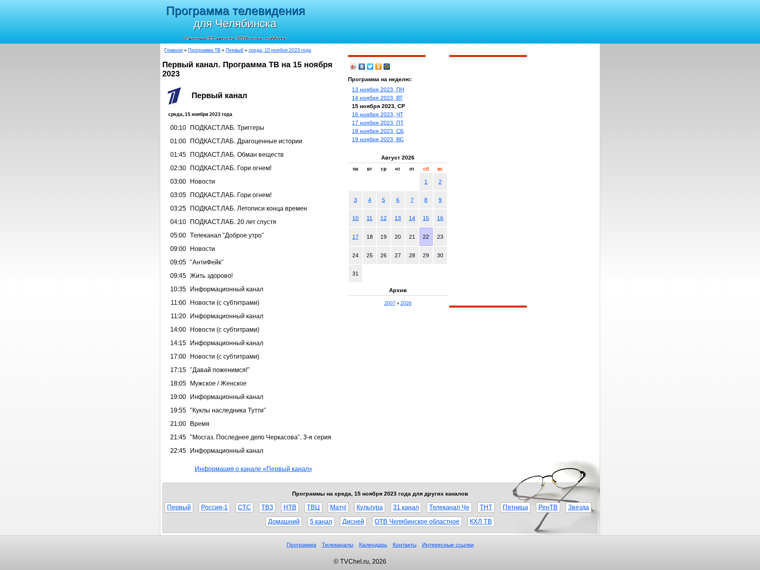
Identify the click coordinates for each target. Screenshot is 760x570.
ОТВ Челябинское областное (417, 521)
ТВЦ (313, 507)
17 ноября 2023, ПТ (378, 123)
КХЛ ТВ (481, 521)
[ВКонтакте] (362, 66)
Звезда (578, 507)
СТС (244, 507)
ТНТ (486, 507)
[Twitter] (370, 66)
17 (355, 237)
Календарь (373, 545)
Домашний (284, 521)
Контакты (404, 545)
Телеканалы (337, 545)
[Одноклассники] (378, 66)
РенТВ (548, 507)
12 (383, 218)
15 (426, 218)
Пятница (515, 507)
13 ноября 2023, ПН (378, 89)
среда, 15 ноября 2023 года (280, 50)
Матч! (338, 507)
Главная (173, 50)
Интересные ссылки (448, 545)
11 (369, 218)
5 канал (321, 521)
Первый (234, 50)
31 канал (406, 507)
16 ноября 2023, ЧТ (377, 114)
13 (398, 218)
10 (355, 218)
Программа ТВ (204, 50)
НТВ (289, 507)
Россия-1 (214, 507)
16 (440, 218)
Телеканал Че (449, 507)
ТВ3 (267, 507)
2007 (389, 303)
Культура (370, 507)
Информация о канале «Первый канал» (253, 469)
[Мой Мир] (387, 66)
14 (412, 218)
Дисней (353, 521)
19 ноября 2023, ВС (378, 139)
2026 (406, 303)
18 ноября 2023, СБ (378, 131)
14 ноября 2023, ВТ (377, 98)
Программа (301, 545)
